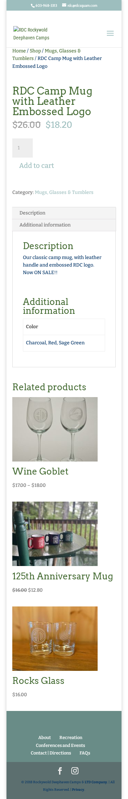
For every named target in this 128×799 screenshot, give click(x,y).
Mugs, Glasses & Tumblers (64, 192)
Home (19, 51)
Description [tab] (32, 213)
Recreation (70, 737)
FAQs (85, 752)
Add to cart (36, 165)
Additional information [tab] (45, 225)
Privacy (78, 790)
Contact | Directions (51, 752)
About (44, 737)
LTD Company (96, 782)
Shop (35, 51)
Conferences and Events (60, 745)
